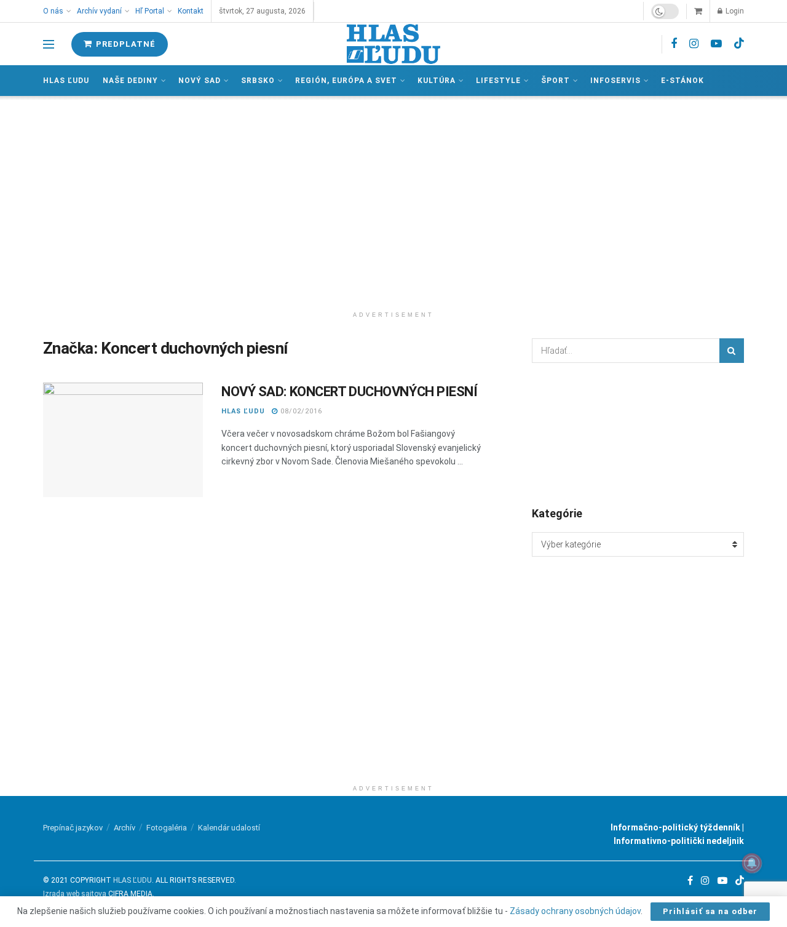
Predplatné (124, 44)
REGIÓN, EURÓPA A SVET (346, 80)
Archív (124, 827)
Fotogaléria (166, 827)
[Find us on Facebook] (674, 44)
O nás (53, 11)
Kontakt (191, 11)
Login (734, 11)
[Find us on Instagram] (693, 44)
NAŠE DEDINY (130, 80)
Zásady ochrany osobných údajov (575, 911)
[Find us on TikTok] (739, 43)
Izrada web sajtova (74, 893)
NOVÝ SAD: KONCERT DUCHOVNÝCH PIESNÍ (349, 391)
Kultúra (436, 80)
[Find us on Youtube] (716, 44)
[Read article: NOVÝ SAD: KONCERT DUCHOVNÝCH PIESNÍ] (123, 440)
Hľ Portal (149, 11)
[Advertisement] (393, 200)
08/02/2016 (300, 411)
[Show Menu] (48, 44)
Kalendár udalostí (229, 827)
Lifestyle (498, 80)
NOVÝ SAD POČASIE (638, 434)
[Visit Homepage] (393, 44)
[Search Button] (731, 350)
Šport (555, 80)
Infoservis (615, 80)
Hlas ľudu (66, 80)
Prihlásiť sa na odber (710, 911)
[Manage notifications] (752, 863)
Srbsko (258, 80)
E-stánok (682, 80)
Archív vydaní (99, 11)
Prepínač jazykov (73, 827)
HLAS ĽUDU (243, 411)
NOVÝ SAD (199, 80)
